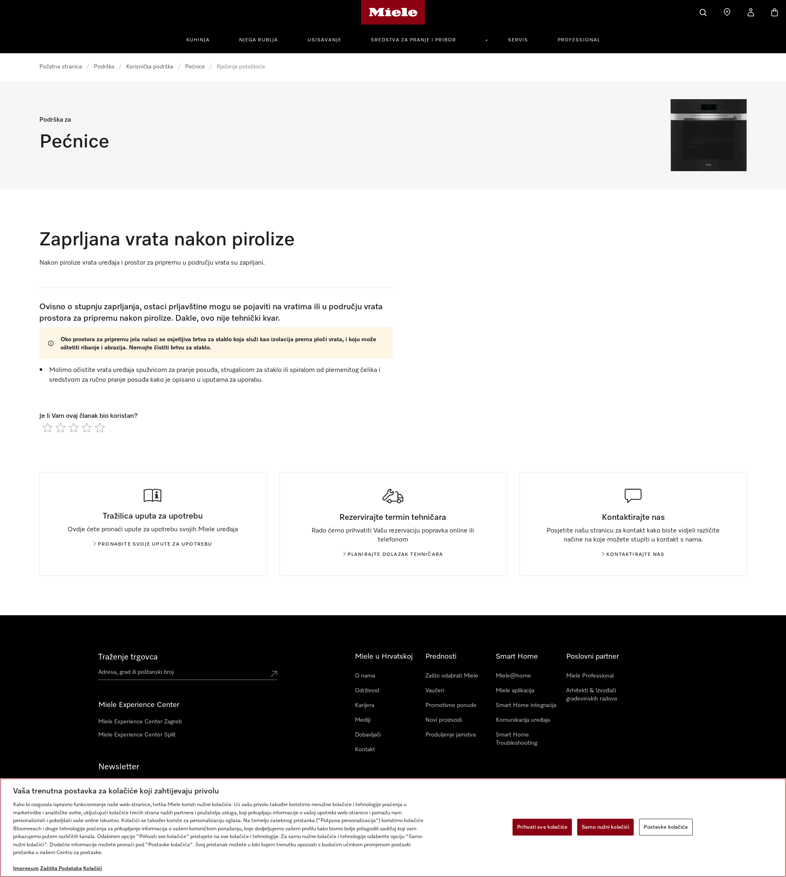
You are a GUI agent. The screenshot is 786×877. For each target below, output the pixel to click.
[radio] (47, 428)
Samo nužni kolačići (605, 826)
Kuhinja (198, 40)
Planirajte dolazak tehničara (395, 554)
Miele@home (513, 676)
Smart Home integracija (526, 705)
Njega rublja (258, 40)
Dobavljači (368, 735)
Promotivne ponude (451, 705)
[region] (393, 827)
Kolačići (92, 868)
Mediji (362, 720)
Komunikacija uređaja (523, 720)
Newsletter (118, 767)
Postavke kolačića (666, 826)
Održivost (367, 690)
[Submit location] (274, 674)
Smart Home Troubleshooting (516, 739)
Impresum (26, 868)
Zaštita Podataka (61, 868)
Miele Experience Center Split (137, 735)
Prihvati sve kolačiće (542, 826)
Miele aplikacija (515, 690)
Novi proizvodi (443, 720)
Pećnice (195, 67)
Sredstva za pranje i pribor (413, 40)
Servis (518, 40)
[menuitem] (202, 39)
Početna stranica (60, 67)
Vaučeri (434, 690)
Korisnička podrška (149, 67)
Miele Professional (590, 676)
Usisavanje (324, 40)
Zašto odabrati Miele (451, 676)
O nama (365, 676)
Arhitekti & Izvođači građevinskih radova (591, 695)
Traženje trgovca (128, 657)
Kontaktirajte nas (635, 554)
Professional (579, 40)
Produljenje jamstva (450, 735)
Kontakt (365, 749)
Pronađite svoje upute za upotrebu (155, 544)
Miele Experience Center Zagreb (140, 722)
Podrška (104, 67)
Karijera (364, 705)
